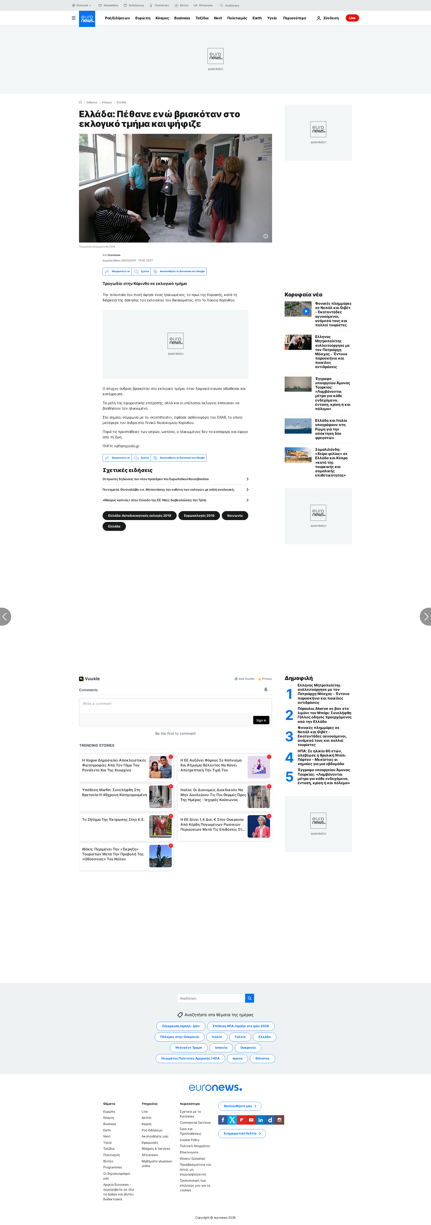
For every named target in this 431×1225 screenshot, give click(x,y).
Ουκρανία (248, 1047)
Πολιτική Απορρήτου (195, 1146)
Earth (257, 18)
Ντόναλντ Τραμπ (189, 1047)
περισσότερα (190, 1103)
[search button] (221, 5)
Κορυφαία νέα (303, 294)
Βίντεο (108, 1161)
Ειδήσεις (92, 102)
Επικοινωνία (189, 1152)
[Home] (80, 102)
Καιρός (147, 1124)
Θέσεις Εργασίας (192, 1158)
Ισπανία (221, 1047)
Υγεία (272, 18)
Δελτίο (146, 1117)
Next (218, 18)
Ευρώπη (142, 18)
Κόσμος (162, 18)
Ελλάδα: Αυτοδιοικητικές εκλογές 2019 (139, 515)
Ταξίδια (202, 18)
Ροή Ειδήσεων (117, 18)
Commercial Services (195, 1122)
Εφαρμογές (150, 1142)
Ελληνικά (82, 5)
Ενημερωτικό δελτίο (240, 1133)
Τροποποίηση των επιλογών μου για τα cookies (195, 1185)
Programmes (112, 1167)
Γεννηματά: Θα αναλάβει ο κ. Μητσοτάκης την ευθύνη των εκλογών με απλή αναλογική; (169, 489)
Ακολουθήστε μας (155, 1136)
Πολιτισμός (237, 18)
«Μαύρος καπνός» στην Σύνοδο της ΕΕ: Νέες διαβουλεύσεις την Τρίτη (154, 500)
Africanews (150, 1155)
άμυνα (237, 1058)
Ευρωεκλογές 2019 (199, 515)
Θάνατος (262, 1058)
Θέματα (109, 1103)
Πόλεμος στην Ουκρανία (179, 1037)
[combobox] (244, 5)
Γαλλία (240, 1037)
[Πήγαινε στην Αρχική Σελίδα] (87, 19)
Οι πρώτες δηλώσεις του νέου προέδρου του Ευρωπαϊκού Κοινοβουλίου (156, 479)
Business (182, 18)
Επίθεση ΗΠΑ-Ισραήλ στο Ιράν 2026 (241, 1026)
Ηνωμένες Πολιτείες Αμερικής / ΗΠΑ (190, 1058)
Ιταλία (217, 1037)
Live (352, 18)
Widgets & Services (156, 1148)
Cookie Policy (190, 1139)
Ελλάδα (121, 102)
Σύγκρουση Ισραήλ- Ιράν (181, 1026)
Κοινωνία (235, 515)
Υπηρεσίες (150, 1103)
